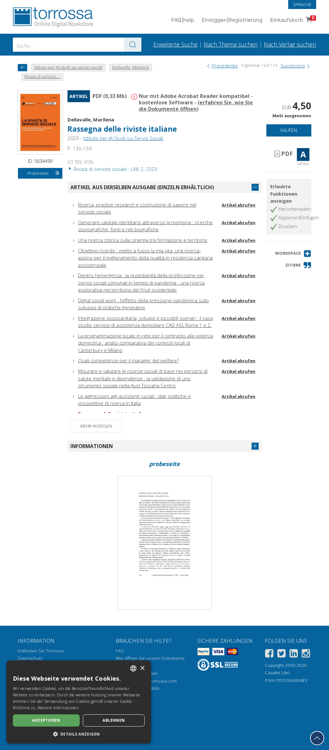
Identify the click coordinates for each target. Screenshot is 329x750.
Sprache (302, 4)
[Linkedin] (293, 654)
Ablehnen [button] (113, 720)
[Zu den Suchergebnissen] (132, 45)
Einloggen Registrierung (232, 20)
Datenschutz (30, 658)
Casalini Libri (277, 672)
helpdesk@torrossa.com (152, 681)
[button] (293, 254)
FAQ (120, 651)
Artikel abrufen (238, 205)
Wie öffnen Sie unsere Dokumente (150, 658)
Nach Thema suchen (231, 44)
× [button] (142, 668)
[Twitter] (281, 654)
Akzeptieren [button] (46, 720)
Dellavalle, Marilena (90, 119)
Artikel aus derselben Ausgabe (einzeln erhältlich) (142, 187)
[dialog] (78, 702)
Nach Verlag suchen (290, 44)
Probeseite (38, 173)
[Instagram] (305, 654)
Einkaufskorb (292, 19)
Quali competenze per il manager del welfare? (128, 360)
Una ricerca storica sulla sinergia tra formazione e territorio (142, 240)
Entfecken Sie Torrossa (41, 651)
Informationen (91, 446)
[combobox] (77, 45)
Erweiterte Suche (175, 44)
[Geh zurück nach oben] (317, 738)
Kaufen (288, 130)
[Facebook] (269, 654)
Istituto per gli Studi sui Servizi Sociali (123, 138)
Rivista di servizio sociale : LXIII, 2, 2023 (114, 169)
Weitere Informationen (58, 707)
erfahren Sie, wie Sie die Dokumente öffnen (196, 105)
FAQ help (182, 20)
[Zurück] (22, 67)
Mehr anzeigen (96, 426)
